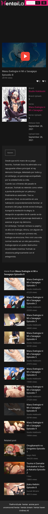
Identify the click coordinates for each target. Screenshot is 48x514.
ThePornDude (15, 504)
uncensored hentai (11, 507)
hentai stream (27, 507)
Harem (10, 152)
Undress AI (24, 510)
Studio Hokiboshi (37, 91)
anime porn (34, 504)
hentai (25, 504)
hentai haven (39, 507)
